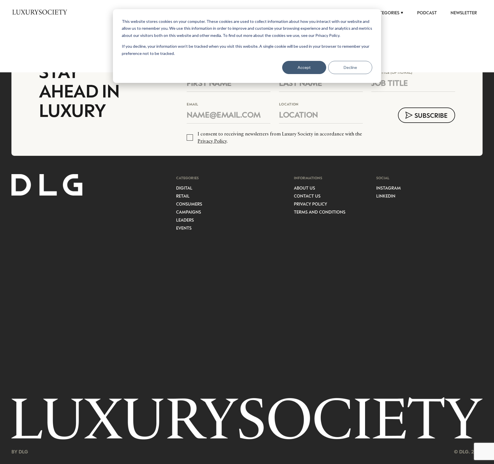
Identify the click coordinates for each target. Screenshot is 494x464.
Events (184, 227)
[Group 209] (247, 418)
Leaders (185, 219)
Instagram (388, 187)
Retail (183, 195)
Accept (304, 67)
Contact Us (307, 195)
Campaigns (188, 211)
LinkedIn (385, 195)
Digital (184, 187)
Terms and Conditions (319, 211)
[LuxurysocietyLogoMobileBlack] (40, 12)
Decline (350, 67)
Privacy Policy (212, 141)
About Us (304, 187)
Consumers (189, 203)
